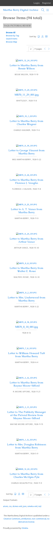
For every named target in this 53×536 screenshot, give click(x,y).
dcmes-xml (17, 506)
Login (37, 3)
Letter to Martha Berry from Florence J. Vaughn (26, 181)
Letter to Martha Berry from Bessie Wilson (26, 67)
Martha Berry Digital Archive (20, 10)
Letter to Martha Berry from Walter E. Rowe (26, 269)
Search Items (11, 39)
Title (39, 36)
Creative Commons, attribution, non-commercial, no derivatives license (26, 520)
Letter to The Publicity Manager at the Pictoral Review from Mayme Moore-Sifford (26, 415)
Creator (42, 36)
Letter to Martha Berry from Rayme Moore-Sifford (26, 384)
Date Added (47, 36)
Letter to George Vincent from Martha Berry (27, 152)
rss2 (39, 506)
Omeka (25, 528)
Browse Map (11, 42)
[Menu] (47, 10)
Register (46, 3)
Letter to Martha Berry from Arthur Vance (26, 240)
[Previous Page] (45, 49)
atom (5, 506)
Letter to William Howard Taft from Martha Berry (26, 355)
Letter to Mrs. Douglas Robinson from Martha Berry (26, 446)
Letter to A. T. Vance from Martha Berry (26, 211)
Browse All (10, 32)
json (24, 506)
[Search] (43, 10)
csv (10, 506)
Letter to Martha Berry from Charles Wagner (26, 122)
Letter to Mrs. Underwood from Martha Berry (26, 299)
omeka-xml (32, 506)
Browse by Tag (12, 35)
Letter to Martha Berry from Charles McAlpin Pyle (26, 475)
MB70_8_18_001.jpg (26, 326)
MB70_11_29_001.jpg (27, 94)
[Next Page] (49, 49)
